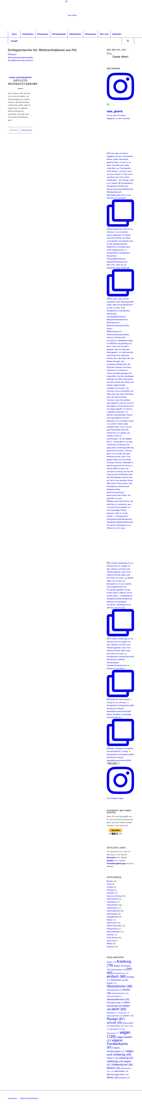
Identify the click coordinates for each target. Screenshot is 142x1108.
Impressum (12, 1098)
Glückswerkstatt (23, 77)
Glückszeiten (112, 913)
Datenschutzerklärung (29, 1098)
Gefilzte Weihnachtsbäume (23, 82)
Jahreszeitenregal (114, 996)
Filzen (12, 77)
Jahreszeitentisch (118, 999)
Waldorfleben (121, 1071)
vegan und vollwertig (120, 1052)
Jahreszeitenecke (120, 993)
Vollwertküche (122, 1064)
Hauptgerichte (112, 916)
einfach (116, 976)
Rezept (116, 1018)
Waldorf (113, 1068)
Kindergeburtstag (115, 1002)
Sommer (110, 934)
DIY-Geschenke (120, 973)
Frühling (110, 890)
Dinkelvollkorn (118, 969)
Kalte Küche (112, 922)
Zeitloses (110, 946)
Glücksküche (112, 904)
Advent (111, 962)
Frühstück (111, 892)
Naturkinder (123, 1013)
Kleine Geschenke (114, 925)
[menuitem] (14, 34)
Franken (110, 887)
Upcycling (111, 940)
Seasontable (116, 1026)
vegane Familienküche (117, 1043)
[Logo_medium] (71, 15)
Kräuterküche (112, 928)
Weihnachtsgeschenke (118, 1074)
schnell (114, 1022)
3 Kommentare (26, 130)
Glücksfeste (111, 902)
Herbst (109, 919)
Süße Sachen (112, 937)
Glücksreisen (112, 907)
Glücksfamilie (112, 898)
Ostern (128, 1015)
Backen (110, 881)
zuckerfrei (124, 1077)
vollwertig (125, 1057)
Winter (109, 943)
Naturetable (112, 1013)
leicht (119, 1008)
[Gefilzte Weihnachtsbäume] (20, 63)
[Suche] (128, 40)
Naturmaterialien (113, 931)
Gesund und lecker (114, 896)
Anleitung (119, 963)
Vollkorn (112, 1058)
